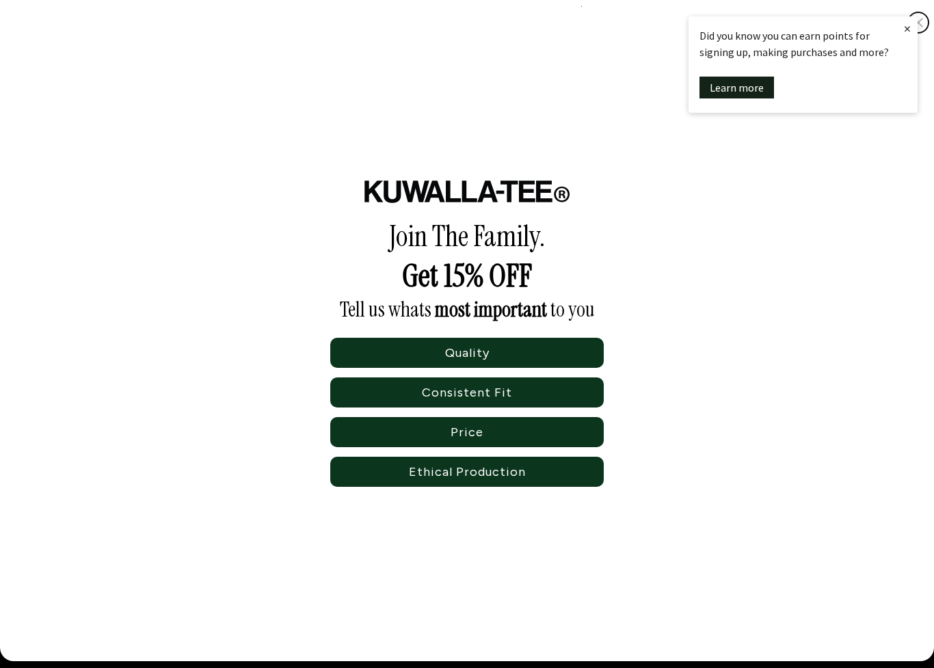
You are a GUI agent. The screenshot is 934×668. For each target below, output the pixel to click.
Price (467, 432)
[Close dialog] (918, 22)
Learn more (737, 87)
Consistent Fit (467, 392)
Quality (467, 352)
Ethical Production (467, 471)
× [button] (907, 28)
